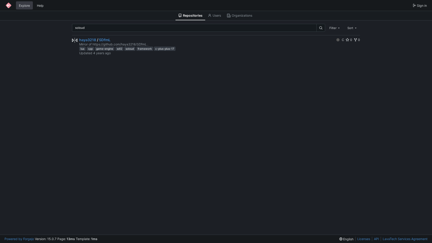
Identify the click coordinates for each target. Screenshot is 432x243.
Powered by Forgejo (19, 239)
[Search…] (320, 28)
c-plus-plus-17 (164, 48)
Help (40, 5)
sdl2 (119, 48)
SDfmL (104, 40)
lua (82, 48)
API (376, 239)
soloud (130, 48)
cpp (90, 48)
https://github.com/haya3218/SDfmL (119, 44)
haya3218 (87, 40)
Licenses (363, 239)
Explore (24, 5)
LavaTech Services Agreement (405, 239)
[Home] (8, 5)
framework (145, 48)
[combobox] (335, 28)
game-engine (104, 48)
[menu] (346, 239)
